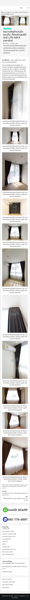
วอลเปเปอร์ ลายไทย (7, 572)
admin (7, 43)
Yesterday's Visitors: (7, 582)
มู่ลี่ (3, 544)
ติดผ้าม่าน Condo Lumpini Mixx (12, 485)
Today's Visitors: (6, 579)
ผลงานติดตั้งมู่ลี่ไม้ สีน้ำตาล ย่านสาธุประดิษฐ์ (13, 563)
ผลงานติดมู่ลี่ (5, 539)
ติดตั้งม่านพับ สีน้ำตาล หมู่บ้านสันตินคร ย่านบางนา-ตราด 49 (15, 498)
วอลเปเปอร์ (5, 547)
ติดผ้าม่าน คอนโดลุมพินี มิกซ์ (10, 486)
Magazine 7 (23, 596)
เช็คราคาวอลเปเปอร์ (7, 554)
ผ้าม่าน (3, 541)
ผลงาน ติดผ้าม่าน (7, 28)
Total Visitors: (5, 585)
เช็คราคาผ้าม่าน (6, 552)
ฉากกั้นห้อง (5, 529)
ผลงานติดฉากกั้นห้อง (7, 536)
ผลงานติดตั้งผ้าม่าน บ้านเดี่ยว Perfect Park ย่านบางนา (14, 567)
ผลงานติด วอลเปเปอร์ (7, 534)
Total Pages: (5, 587)
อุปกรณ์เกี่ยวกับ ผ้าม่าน (8, 549)
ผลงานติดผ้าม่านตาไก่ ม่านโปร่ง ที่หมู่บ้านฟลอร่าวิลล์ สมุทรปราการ (15, 493)
